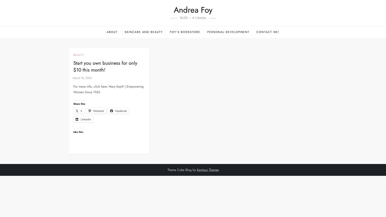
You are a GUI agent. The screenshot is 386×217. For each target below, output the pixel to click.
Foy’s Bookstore (185, 32)
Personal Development (228, 32)
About (112, 32)
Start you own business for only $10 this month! (105, 66)
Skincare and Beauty (144, 32)
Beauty (78, 55)
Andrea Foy (193, 10)
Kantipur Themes (208, 170)
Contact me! (268, 32)
